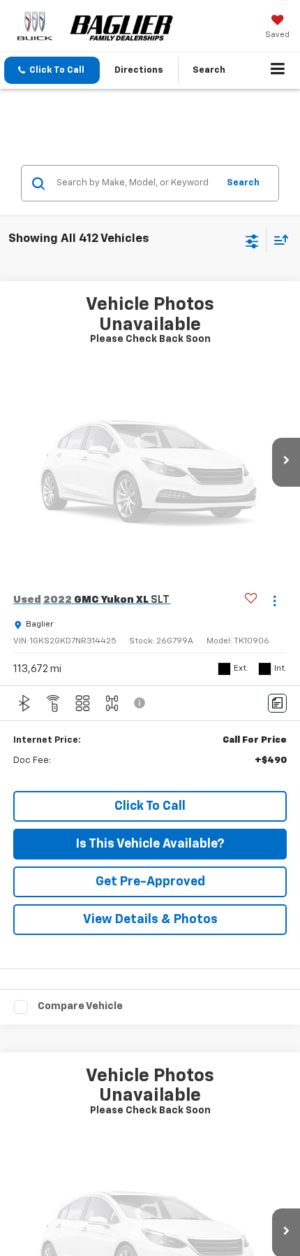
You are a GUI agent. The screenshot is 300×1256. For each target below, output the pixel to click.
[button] (52, 70)
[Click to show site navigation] (278, 70)
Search (243, 182)
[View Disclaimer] (141, 703)
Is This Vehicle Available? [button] (150, 844)
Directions (138, 70)
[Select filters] (252, 239)
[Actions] (274, 600)
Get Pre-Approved (150, 882)
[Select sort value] (278, 239)
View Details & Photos (150, 919)
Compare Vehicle (80, 1006)
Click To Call (150, 806)
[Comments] (277, 703)
